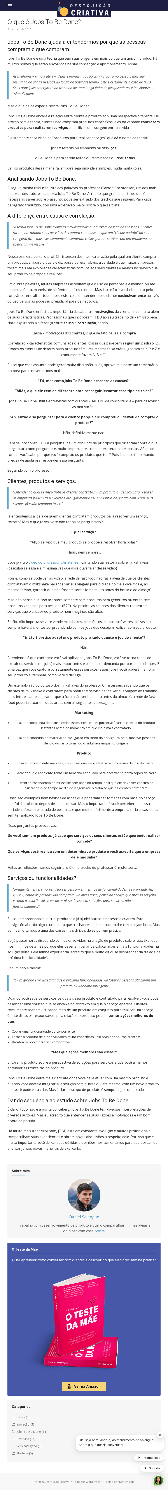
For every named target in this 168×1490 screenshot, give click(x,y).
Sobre (100, 1231)
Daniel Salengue (84, 1216)
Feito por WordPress (87, 1482)
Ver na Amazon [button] (87, 1386)
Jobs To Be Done (28, 1431)
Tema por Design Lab (120, 1482)
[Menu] (9, 5)
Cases (20, 1417)
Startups (22, 1453)
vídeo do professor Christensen (54, 562)
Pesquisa (22, 1439)
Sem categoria (26, 1446)
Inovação (23, 1424)
